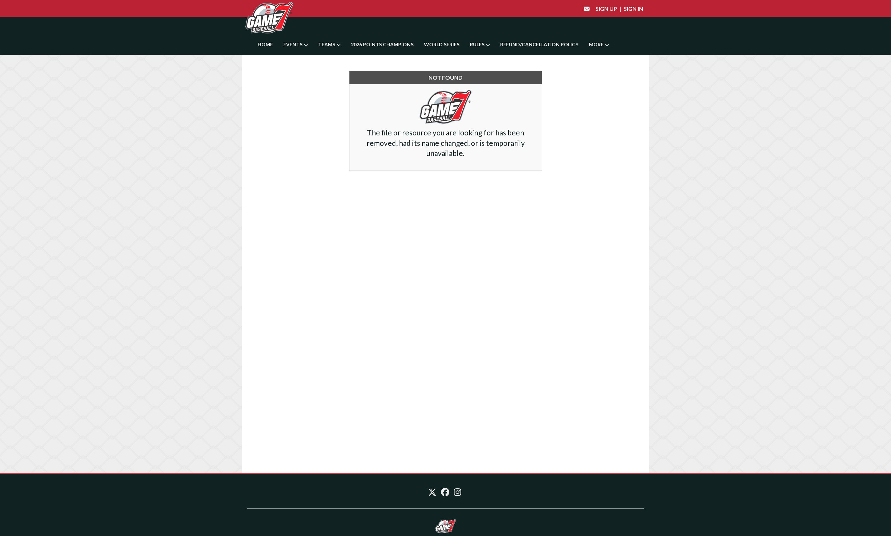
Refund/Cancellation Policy (539, 44)
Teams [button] (327, 44)
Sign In (633, 8)
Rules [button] (478, 44)
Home (265, 44)
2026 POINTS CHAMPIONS (382, 44)
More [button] (597, 44)
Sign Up (606, 8)
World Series (441, 44)
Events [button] (293, 44)
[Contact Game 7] (587, 8)
